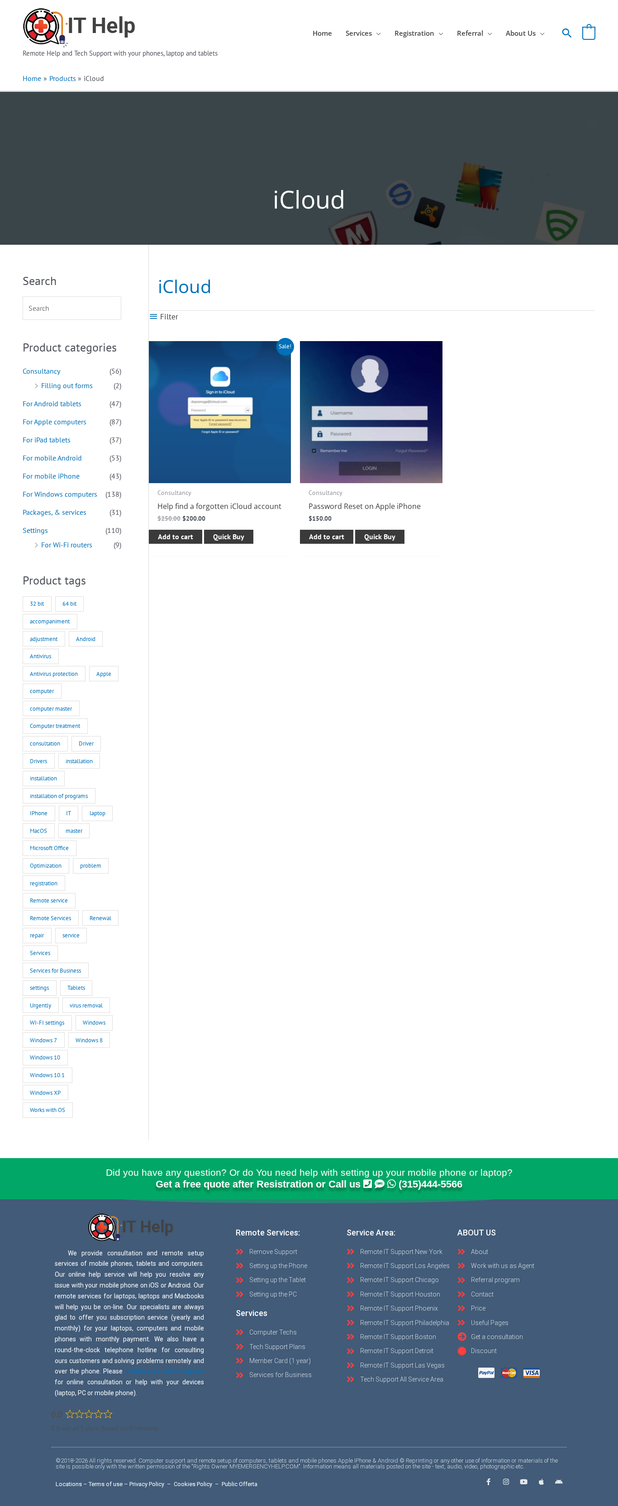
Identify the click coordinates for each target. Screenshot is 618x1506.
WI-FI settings (47, 1022)
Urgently (40, 1005)
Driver (86, 743)
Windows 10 (45, 1057)
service (71, 935)
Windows (94, 1022)
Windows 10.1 (47, 1075)
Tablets (76, 988)
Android (85, 639)
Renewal (100, 918)
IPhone (39, 813)
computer (42, 691)
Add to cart (175, 536)
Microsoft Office (49, 848)
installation (79, 761)
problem (90, 865)
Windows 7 (43, 1040)
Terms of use (106, 1484)
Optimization (46, 865)
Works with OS (47, 1110)
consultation (45, 743)
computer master (51, 709)
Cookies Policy (193, 1484)
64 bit (69, 604)
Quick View (220, 474)
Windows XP (45, 1093)
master (74, 831)
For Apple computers (54, 421)
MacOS (38, 831)
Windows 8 (89, 1040)
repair (37, 935)
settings (39, 988)
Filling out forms (67, 385)
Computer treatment (55, 726)
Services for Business (55, 970)
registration (43, 883)
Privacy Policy (146, 1484)
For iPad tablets (47, 439)
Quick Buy (228, 536)
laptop (97, 813)
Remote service (49, 900)
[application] (376, 33)
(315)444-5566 (430, 1184)
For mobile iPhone (51, 475)
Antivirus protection (54, 674)
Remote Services (50, 918)
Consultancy (41, 370)
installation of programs (59, 796)
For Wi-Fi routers (66, 544)
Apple (103, 674)
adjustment (43, 639)
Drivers (38, 761)
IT (68, 813)
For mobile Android (52, 457)
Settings (35, 530)
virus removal (86, 1005)
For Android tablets (52, 403)
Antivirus (40, 656)
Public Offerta (239, 1484)
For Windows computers (60, 494)
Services (40, 953)
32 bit (37, 604)
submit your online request (164, 1371)
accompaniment (50, 621)
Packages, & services (54, 512)
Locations (69, 1484)
